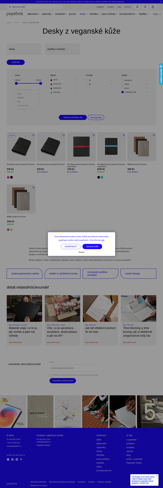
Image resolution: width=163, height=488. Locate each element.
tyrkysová (64, 92)
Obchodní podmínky (38, 482)
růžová (8, 177)
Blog (119, 7)
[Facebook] (12, 459)
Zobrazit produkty (73, 117)
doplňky (100, 463)
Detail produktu (21, 156)
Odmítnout (71, 246)
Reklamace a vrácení (38, 485)
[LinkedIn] (16, 459)
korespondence (104, 470)
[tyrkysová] (51, 92)
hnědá (11, 229)
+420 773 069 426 (13, 443)
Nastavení (81, 252)
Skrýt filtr (16, 62)
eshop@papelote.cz (14, 446)
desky (99, 451)
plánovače (101, 443)
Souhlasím (92, 246)
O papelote (100, 7)
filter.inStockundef (29, 90)
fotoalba (100, 455)
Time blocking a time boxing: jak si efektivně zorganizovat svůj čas (137, 331)
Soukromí (81, 482)
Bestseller (29, 109)
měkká (136, 84)
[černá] (51, 80)
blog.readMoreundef (15, 342)
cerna (11, 177)
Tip (29, 102)
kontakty (130, 447)
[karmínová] (51, 84)
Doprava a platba (104, 482)
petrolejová (64, 88)
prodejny (130, 443)
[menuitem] (33, 14)
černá (64, 80)
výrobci (129, 451)
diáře (98, 439)
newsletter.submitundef (62, 381)
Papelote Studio (43, 445)
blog (128, 455)
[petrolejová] (51, 88)
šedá (8, 229)
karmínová (64, 84)
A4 (100, 84)
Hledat (10, 7)
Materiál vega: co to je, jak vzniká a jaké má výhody (23, 331)
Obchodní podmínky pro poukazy (62, 482)
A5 (100, 80)
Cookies (91, 482)
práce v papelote (134, 459)
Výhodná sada (29, 105)
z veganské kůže (136, 92)
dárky (99, 466)
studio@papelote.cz (44, 442)
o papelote (131, 439)
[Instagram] (8, 459)
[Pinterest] (21, 459)
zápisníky (101, 447)
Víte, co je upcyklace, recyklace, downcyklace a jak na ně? (62, 331)
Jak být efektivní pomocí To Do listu (100, 329)
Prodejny (111, 7)
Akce (29, 94)
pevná (136, 88)
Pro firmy (128, 7)
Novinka (29, 98)
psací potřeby (103, 459)
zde (102, 240)
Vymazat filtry (96, 117)
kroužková (136, 80)
